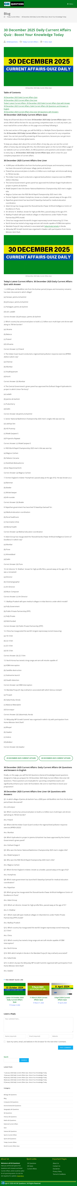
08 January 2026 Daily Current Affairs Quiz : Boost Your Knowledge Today (25, 1080)
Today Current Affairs (30, 42)
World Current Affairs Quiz (11, 1146)
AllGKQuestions (12, 42)
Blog (5, 1098)
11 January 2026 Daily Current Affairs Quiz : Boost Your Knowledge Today (25, 1073)
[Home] (4, 17)
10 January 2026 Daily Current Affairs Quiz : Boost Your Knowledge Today (25, 1075)
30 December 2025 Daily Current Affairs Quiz (20, 97)
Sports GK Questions (10, 1139)
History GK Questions (10, 1117)
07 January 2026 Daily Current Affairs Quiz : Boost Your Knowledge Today (25, 1082)
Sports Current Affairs (10, 1135)
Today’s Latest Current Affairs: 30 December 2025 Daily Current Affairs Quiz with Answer (37, 103)
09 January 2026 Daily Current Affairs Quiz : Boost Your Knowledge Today (25, 1077)
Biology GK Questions (10, 1095)
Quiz (5, 1128)
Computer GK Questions (11, 1102)
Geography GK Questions (11, 1109)
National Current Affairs (11, 1124)
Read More (20, 1176)
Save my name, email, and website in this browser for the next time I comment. (36, 1042)
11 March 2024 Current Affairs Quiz (38, 998)
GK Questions (8, 1113)
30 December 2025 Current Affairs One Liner (20, 100)
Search (6, 1057)
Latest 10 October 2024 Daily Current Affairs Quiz (15, 999)
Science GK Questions (10, 1131)
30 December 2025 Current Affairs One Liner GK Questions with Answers (31, 112)
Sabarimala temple (51, 226)
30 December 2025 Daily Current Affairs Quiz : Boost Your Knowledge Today (44, 17)
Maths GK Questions (10, 1120)
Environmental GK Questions (12, 1106)
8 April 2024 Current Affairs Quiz (62, 998)
